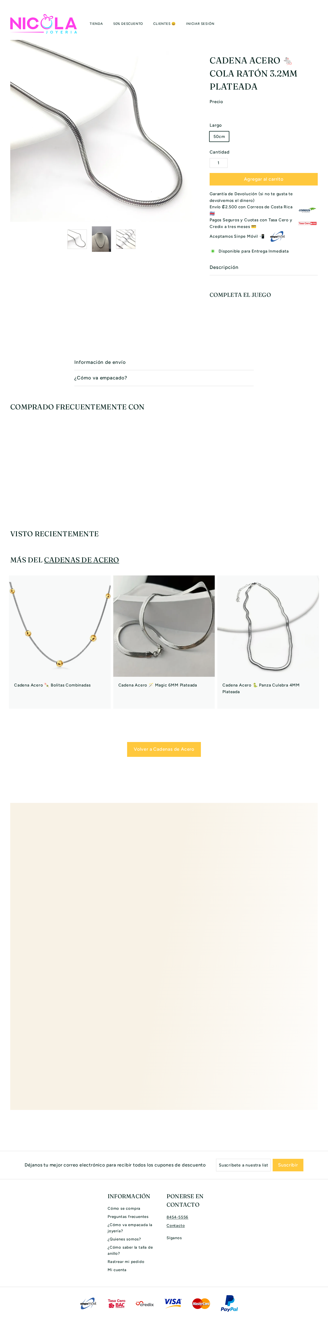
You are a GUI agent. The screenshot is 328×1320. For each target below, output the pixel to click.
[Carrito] (318, 24)
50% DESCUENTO (128, 24)
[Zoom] (101, 131)
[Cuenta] (312, 24)
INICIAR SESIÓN (200, 24)
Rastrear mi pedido (126, 1261)
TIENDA (96, 24)
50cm (219, 136)
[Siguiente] (189, 239)
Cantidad (219, 152)
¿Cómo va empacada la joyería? (130, 1228)
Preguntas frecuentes (128, 1216)
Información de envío (100, 362)
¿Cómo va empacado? (100, 378)
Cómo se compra (124, 1208)
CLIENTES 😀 (164, 24)
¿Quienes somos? (124, 1239)
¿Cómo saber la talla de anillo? (130, 1250)
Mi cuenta (117, 1270)
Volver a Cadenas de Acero (164, 749)
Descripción (224, 267)
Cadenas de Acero (81, 559)
